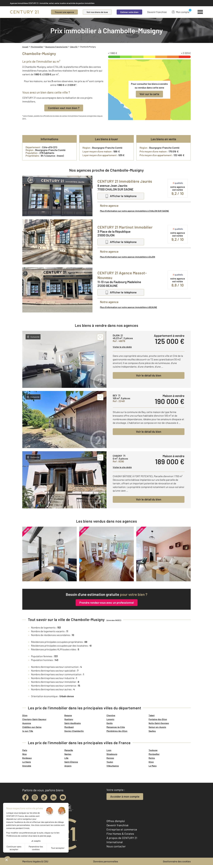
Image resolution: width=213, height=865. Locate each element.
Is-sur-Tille (27, 731)
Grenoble (26, 765)
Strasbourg (111, 754)
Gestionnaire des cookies (177, 861)
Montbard (69, 727)
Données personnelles (105, 861)
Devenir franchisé (157, 11)
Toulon (109, 762)
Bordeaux (27, 758)
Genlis (109, 723)
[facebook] (25, 797)
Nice (24, 754)
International (114, 842)
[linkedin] (53, 797)
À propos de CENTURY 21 (121, 838)
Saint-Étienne (71, 762)
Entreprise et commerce (121, 829)
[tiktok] (44, 797)
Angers (67, 765)
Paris (24, 750)
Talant (152, 715)
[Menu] (200, 12)
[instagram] (35, 797)
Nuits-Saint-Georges (159, 723)
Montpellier (154, 754)
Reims (152, 758)
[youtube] (63, 797)
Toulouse (153, 750)
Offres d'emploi (115, 821)
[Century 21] (24, 12)
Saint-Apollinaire (72, 723)
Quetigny (68, 719)
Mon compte (182, 11)
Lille (66, 758)
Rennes (110, 758)
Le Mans (153, 765)
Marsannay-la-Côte (115, 727)
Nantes (67, 754)
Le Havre (26, 762)
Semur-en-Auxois (157, 727)
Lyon (108, 750)
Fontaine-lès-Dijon (158, 719)
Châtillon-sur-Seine (31, 727)
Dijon (24, 715)
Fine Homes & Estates (120, 833)
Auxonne (26, 723)
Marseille (68, 750)
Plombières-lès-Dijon (116, 731)
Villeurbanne (112, 765)
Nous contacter (116, 846)
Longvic (110, 719)
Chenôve (110, 715)
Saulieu (152, 731)
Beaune (68, 715)
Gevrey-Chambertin (74, 731)
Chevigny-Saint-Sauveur (34, 719)
